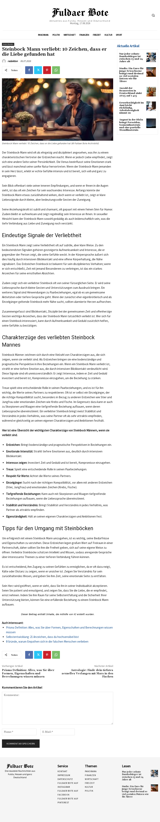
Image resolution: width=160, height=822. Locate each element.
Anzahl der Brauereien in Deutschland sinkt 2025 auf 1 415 (130, 92)
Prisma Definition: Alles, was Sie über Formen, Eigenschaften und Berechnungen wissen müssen (28, 673)
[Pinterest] (47, 70)
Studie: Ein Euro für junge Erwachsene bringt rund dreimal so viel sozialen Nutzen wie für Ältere (131, 75)
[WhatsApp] (56, 70)
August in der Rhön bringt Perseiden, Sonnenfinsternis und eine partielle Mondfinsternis (131, 125)
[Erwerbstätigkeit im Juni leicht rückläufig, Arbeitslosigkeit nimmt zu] (151, 106)
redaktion (13, 61)
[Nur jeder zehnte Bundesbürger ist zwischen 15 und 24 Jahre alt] (151, 57)
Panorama (8, 44)
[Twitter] (38, 70)
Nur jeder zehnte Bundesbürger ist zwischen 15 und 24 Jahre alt (131, 57)
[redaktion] (4, 61)
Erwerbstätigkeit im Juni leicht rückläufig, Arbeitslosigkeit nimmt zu (131, 108)
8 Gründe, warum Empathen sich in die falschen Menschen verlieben (47, 641)
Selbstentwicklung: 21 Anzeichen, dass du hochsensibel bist (42, 637)
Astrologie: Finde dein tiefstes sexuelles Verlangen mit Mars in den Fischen (87, 673)
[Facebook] (29, 70)
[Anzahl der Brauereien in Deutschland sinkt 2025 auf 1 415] (151, 91)
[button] (153, 15)
